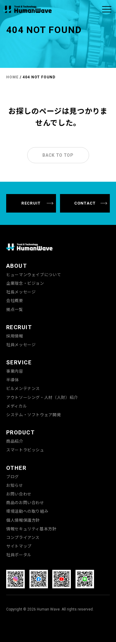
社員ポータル (19, 554)
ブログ (12, 476)
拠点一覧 (14, 309)
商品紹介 (14, 441)
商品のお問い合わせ (25, 502)
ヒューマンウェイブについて (33, 274)
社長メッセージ (21, 292)
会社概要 (14, 300)
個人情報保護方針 (23, 520)
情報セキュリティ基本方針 (31, 529)
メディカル (16, 406)
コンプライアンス (23, 537)
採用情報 (14, 336)
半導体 (12, 380)
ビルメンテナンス (23, 388)
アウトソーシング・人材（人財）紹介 (42, 397)
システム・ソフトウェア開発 (33, 414)
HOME (12, 77)
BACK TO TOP (58, 155)
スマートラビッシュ (25, 450)
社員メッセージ (21, 344)
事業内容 (14, 371)
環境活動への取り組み (27, 511)
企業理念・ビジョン (25, 283)
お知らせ (14, 485)
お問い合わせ (19, 494)
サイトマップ (19, 546)
